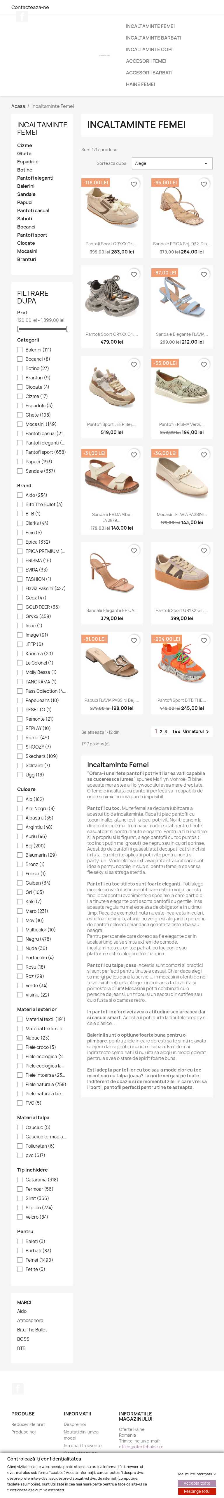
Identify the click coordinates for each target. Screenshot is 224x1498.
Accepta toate (197, 1482)
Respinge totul (197, 1491)
